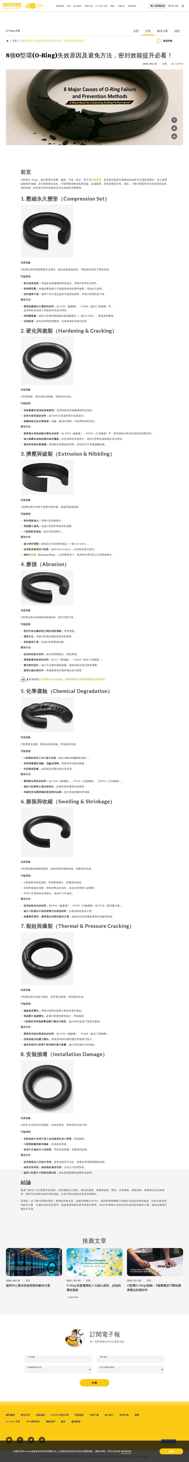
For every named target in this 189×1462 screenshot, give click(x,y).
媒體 (113, 6)
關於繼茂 (60, 6)
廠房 (63, 1421)
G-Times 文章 (102, 6)
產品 (69, 6)
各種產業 (96, 179)
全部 (136, 31)
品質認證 (40, 1414)
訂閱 (94, 1382)
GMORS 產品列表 (60, 1414)
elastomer (74, 1297)
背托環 (32, 554)
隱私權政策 (126, 1451)
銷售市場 (89, 6)
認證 (177, 31)
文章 (148, 31)
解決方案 (162, 31)
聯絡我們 (132, 6)
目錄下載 (94, 1414)
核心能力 (78, 6)
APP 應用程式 (33, 1421)
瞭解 (171, 1451)
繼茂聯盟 (75, 1421)
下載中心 (121, 6)
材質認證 (79, 1414)
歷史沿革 (25, 1414)
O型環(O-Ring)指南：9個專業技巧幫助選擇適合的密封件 (72, 679)
